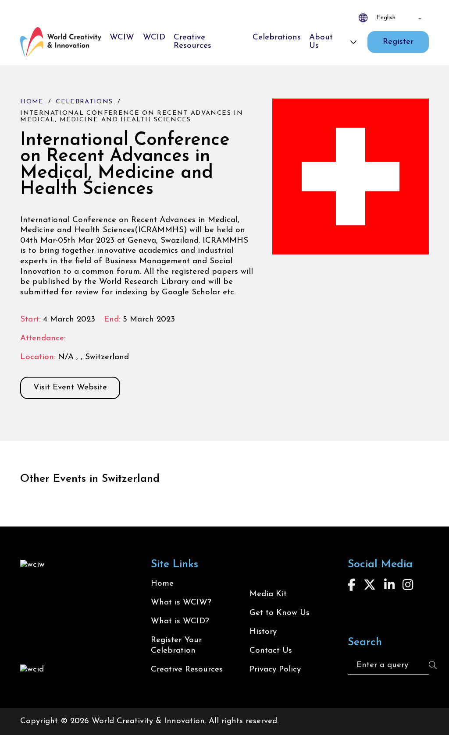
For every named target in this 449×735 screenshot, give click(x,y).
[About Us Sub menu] (353, 42)
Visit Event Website (70, 387)
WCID (154, 37)
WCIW (122, 37)
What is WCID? (180, 621)
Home (31, 102)
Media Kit (268, 594)
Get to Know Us (279, 613)
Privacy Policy (275, 669)
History (263, 632)
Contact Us (270, 651)
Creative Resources (192, 41)
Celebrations (277, 37)
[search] (433, 665)
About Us (321, 41)
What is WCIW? (181, 602)
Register (398, 42)
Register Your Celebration (176, 645)
